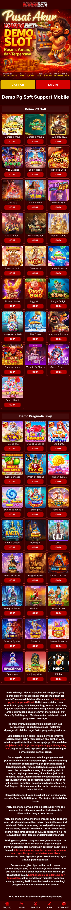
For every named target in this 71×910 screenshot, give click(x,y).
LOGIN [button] (21, 907)
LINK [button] (49, 907)
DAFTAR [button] (35, 907)
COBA (12, 141)
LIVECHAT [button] (64, 907)
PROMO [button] (7, 907)
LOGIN (53, 84)
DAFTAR (18, 84)
